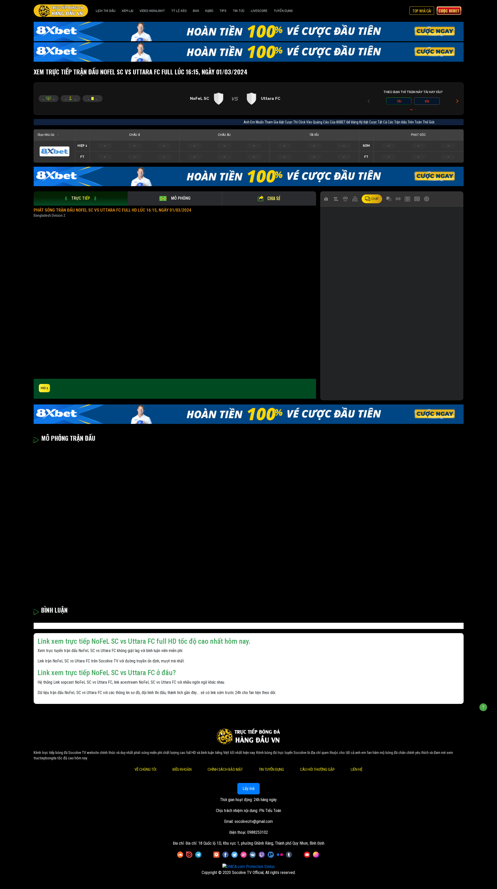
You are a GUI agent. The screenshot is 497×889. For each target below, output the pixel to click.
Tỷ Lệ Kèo (179, 11)
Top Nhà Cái (421, 10)
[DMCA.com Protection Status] (248, 866)
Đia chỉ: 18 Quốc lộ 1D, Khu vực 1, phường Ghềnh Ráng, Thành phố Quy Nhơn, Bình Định (255, 843)
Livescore (259, 11)
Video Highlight (152, 11)
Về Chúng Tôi (145, 769)
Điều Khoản (182, 769)
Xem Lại (127, 11)
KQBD (209, 11)
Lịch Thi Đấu (105, 11)
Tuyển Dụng (283, 11)
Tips (223, 11)
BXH (196, 11)
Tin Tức (239, 11)
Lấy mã (248, 788)
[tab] (81, 198)
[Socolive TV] (61, 10)
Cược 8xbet (448, 10)
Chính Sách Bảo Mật (225, 769)
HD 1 (44, 388)
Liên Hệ (356, 769)
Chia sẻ (273, 198)
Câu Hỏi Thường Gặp (317, 769)
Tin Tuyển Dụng (271, 769)
